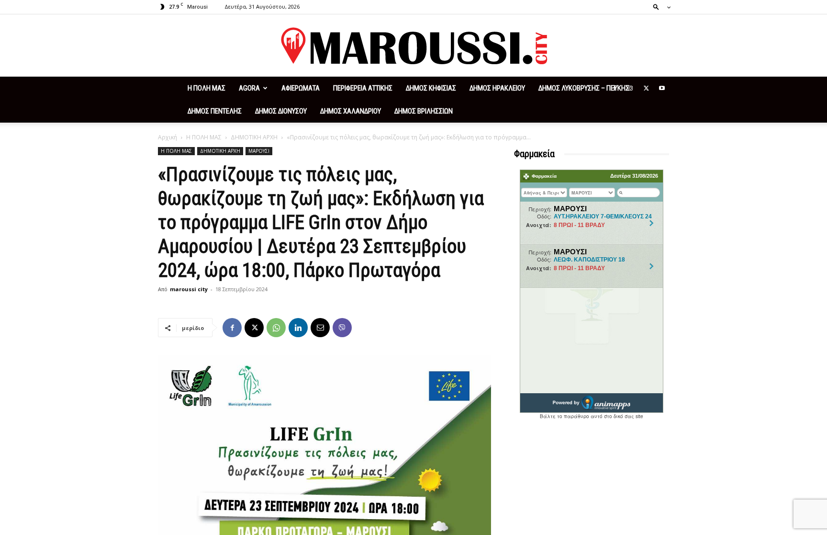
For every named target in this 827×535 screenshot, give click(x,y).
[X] (646, 88)
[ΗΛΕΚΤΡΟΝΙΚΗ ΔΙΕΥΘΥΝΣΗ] (320, 327)
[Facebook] (614, 88)
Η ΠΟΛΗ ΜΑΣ (206, 88)
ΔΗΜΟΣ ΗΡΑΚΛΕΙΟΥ (497, 88)
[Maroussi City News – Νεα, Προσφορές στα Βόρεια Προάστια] (413, 46)
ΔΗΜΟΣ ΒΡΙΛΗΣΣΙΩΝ (423, 111)
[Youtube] (662, 88)
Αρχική (167, 137)
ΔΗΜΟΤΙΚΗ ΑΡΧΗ (254, 137)
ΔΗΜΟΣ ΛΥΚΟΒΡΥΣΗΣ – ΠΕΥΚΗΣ (583, 88)
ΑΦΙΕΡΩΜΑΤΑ (300, 88)
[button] (659, 6)
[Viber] (342, 327)
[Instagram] (630, 88)
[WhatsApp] (276, 327)
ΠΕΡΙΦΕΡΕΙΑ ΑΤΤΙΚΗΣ (362, 88)
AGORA (249, 88)
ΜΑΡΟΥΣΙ (258, 151)
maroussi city (189, 289)
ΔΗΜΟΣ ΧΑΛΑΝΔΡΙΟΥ (350, 111)
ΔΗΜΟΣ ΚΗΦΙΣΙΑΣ (431, 88)
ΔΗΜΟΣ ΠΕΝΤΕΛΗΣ (215, 111)
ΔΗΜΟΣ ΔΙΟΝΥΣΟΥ (281, 111)
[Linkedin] (298, 327)
